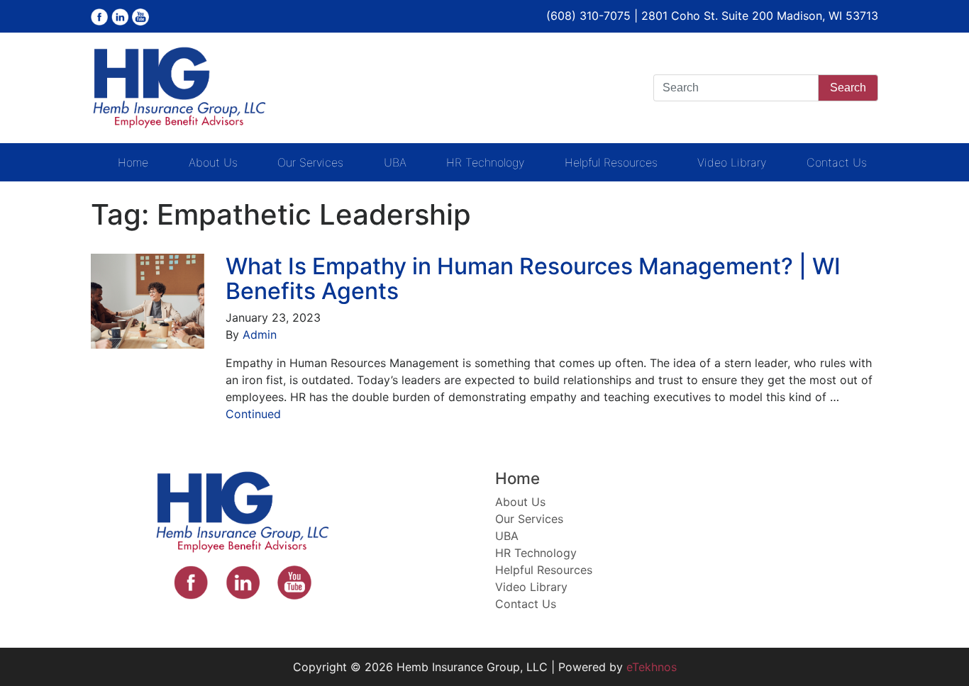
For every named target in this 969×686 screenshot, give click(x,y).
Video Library (731, 162)
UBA (395, 162)
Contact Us (837, 162)
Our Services (310, 162)
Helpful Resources (611, 162)
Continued (253, 414)
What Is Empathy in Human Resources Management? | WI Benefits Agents (533, 278)
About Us (213, 162)
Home (133, 162)
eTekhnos (651, 667)
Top (935, 652)
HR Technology (485, 162)
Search (848, 87)
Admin (260, 334)
